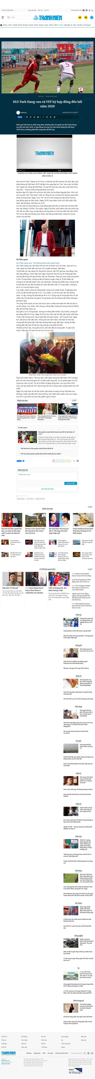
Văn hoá (44, 1040)
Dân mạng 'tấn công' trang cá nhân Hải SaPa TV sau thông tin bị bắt (86, 779)
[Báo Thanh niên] (8, 1053)
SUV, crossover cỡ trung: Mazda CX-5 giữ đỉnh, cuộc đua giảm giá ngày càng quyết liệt (77, 992)
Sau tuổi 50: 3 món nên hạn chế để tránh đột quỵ (77, 927)
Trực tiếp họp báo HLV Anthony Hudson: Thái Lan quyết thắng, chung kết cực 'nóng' (77, 887)
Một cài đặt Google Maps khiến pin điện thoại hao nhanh (77, 952)
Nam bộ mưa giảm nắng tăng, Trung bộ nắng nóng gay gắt (77, 693)
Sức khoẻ (24, 1040)
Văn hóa (51, 25)
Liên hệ (46, 10)
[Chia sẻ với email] (38, 117)
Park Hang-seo (21, 498)
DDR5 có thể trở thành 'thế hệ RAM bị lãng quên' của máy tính (86, 942)
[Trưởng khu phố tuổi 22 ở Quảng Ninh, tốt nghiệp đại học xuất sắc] (70, 622)
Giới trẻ (36, 25)
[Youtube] (83, 10)
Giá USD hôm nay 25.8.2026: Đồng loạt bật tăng (78, 699)
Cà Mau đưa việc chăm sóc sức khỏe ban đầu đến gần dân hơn (77, 920)
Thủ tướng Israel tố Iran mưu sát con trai (86, 650)
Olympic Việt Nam (39, 498)
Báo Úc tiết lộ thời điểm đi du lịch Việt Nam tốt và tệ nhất (77, 764)
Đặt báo (29, 1053)
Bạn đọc (83, 1036)
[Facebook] (86, 10)
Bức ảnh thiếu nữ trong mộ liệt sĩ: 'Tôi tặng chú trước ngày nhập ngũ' (78, 636)
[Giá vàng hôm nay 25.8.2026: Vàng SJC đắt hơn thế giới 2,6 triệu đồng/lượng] (70, 683)
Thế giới (15, 25)
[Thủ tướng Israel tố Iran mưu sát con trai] (70, 652)
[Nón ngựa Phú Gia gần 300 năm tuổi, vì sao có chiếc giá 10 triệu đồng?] (70, 714)
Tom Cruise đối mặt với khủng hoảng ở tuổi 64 (78, 789)
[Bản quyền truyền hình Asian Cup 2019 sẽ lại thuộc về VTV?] (27, 437)
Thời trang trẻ (87, 25)
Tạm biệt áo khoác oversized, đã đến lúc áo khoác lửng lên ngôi (86, 1007)
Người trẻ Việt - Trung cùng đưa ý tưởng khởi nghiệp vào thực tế (77, 827)
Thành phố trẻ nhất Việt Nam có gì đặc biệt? (77, 631)
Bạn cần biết (32, 10)
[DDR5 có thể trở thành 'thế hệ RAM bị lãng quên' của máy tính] (70, 943)
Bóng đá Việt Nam (51, 96)
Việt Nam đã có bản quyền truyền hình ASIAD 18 (37, 448)
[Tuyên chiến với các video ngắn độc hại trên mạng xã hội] (70, 811)
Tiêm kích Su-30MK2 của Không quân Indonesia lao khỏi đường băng (75, 662)
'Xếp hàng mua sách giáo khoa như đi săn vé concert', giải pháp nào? (77, 855)
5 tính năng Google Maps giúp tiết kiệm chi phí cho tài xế (78, 959)
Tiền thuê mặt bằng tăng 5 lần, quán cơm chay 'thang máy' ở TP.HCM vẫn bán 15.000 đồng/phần (78, 724)
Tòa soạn (50, 1053)
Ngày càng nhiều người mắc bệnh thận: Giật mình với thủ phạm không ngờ (86, 909)
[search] (19, 17)
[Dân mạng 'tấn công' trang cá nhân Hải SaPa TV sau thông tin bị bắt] (70, 780)
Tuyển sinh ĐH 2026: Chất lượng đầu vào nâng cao (78, 862)
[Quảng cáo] (80, 17)
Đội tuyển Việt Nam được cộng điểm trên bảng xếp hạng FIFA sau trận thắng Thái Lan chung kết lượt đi (86, 878)
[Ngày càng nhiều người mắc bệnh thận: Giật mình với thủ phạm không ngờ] (70, 910)
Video (74, 25)
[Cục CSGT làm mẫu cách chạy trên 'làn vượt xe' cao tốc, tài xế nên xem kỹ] (70, 975)
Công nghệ (67, 25)
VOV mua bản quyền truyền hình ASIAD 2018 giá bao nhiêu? (41, 454)
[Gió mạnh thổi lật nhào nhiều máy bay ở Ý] (70, 748)
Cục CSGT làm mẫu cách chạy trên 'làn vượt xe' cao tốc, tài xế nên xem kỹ (86, 974)
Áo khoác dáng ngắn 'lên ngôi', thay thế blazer (77, 1017)
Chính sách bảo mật (61, 1053)
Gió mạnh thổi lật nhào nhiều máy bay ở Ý (86, 746)
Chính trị (5, 25)
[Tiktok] (89, 10)
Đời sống (25, 25)
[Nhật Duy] (18, 112)
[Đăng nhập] (92, 17)
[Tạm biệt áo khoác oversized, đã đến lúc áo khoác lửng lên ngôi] (70, 1008)
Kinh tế (20, 25)
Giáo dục (41, 25)
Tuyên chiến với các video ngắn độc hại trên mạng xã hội (86, 809)
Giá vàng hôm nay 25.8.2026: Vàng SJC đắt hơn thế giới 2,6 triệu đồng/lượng (86, 682)
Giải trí (56, 25)
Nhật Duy (24, 112)
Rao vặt (83, 1040)
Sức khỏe (30, 25)
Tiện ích (40, 10)
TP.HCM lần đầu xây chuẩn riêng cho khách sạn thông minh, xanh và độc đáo (78, 758)
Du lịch (46, 25)
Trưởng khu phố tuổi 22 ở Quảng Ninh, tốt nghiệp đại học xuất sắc (86, 621)
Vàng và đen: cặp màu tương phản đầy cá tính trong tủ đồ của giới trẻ (77, 1022)
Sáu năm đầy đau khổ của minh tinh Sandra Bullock (77, 795)
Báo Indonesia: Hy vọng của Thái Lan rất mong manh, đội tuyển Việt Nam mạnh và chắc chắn (78, 894)
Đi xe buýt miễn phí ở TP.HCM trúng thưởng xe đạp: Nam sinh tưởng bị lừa (78, 821)
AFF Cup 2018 (30, 498)
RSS (44, 1053)
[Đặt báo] (86, 17)
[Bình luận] (47, 117)
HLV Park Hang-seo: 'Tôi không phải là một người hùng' (38, 263)
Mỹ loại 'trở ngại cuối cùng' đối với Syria (76, 668)
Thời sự (10, 25)
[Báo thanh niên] (47, 17)
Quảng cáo (37, 1053)
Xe (71, 25)
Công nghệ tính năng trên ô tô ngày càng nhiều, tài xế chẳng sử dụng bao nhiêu (78, 985)
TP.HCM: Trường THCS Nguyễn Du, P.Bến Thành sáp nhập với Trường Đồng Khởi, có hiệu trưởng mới (86, 844)
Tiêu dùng (79, 25)
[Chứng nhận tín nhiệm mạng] (75, 1071)
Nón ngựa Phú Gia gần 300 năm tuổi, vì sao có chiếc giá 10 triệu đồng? (86, 713)
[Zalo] (92, 10)
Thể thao (61, 25)
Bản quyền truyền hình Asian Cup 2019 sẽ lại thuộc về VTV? (56, 433)
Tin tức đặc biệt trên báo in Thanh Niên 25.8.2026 (75, 732)
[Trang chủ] (1, 25)
